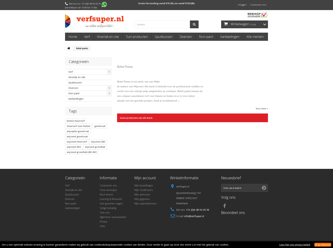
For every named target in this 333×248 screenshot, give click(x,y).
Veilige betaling (108, 208)
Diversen (186, 37)
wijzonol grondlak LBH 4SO (82, 152)
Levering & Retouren (111, 199)
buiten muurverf (76, 120)
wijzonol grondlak (95, 146)
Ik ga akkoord (322, 244)
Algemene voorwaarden (113, 217)
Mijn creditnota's (143, 190)
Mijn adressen (142, 194)
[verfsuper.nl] (97, 21)
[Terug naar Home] (68, 48)
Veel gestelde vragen (111, 203)
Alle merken (255, 37)
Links (102, 226)
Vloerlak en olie (108, 37)
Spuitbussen (164, 37)
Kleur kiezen (106, 194)
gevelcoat (99, 126)
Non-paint (206, 37)
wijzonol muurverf (77, 141)
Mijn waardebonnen (145, 203)
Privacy (103, 221)
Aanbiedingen (229, 37)
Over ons (105, 212)
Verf (87, 37)
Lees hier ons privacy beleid (294, 244)
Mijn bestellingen (143, 185)
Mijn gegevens (142, 199)
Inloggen (242, 4)
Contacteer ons (258, 4)
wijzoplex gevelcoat (78, 131)
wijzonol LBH (98, 141)
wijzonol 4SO (74, 146)
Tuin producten (137, 37)
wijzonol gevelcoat (77, 136)
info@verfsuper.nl (194, 216)
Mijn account (145, 177)
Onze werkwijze (108, 190)
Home (73, 37)
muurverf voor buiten (78, 126)
